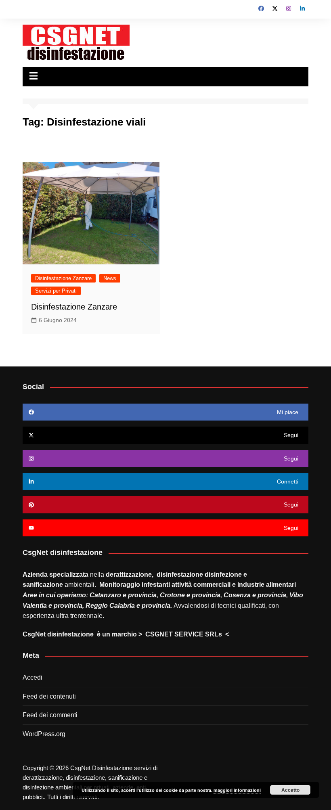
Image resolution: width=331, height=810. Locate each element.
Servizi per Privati (56, 291)
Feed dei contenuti (49, 696)
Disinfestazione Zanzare (63, 278)
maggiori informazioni (237, 790)
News (109, 278)
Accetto (290, 789)
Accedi (32, 677)
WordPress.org (44, 733)
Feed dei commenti (50, 715)
